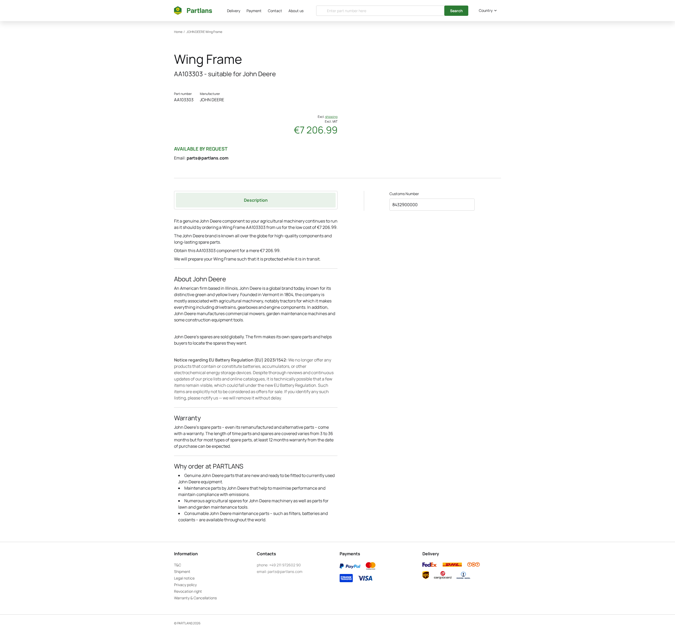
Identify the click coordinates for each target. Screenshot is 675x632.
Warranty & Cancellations (195, 597)
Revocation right (188, 591)
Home (178, 32)
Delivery (233, 10)
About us (295, 10)
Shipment (182, 571)
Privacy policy (185, 584)
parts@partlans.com (207, 158)
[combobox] (486, 11)
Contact (275, 10)
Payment (254, 10)
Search (456, 10)
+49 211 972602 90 (285, 564)
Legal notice (184, 578)
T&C (177, 564)
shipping (331, 116)
